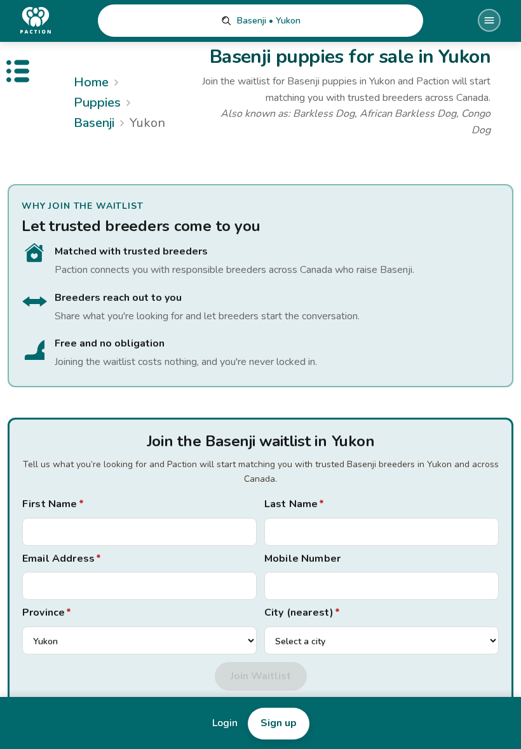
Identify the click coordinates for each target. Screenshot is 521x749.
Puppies (97, 102)
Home (91, 82)
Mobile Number (302, 559)
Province (46, 613)
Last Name (294, 504)
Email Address (61, 559)
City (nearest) (302, 613)
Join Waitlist (261, 676)
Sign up (278, 723)
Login (225, 723)
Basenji (94, 122)
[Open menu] (489, 20)
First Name (53, 504)
